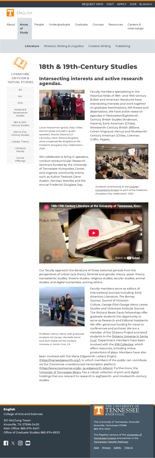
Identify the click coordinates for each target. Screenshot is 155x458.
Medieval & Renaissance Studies (20, 112)
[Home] (116, 412)
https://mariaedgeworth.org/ (59, 360)
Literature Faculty (20, 150)
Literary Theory (20, 141)
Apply (121, 4)
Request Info (92, 4)
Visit (110, 4)
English (24, 13)
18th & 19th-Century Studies (20, 124)
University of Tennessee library (60, 372)
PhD (20, 103)
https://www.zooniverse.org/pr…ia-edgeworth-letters (76, 368)
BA (20, 89)
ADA (96, 447)
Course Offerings (20, 159)
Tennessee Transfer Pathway (111, 441)
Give (133, 4)
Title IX (128, 447)
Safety (117, 447)
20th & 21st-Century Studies (20, 133)
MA (20, 96)
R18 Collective (124, 344)
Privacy (106, 447)
